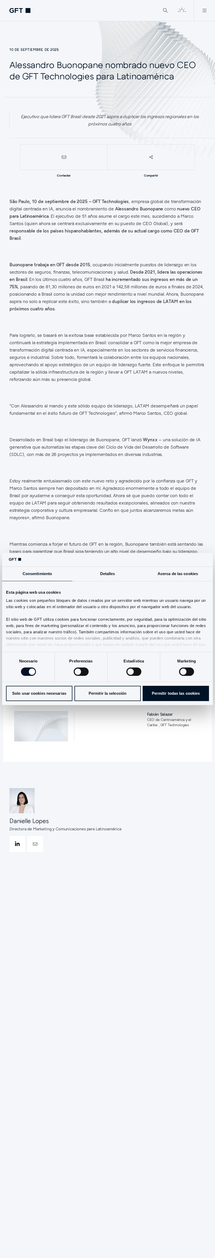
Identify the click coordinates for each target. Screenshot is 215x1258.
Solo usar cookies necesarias (39, 693)
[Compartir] (151, 157)
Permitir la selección (107, 693)
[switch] (81, 671)
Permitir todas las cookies (176, 693)
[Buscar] (165, 10)
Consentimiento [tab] (37, 573)
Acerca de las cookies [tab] (178, 573)
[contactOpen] (35, 844)
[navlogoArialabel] (20, 10)
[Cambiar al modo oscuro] (182, 10)
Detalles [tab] (107, 573)
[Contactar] (63, 157)
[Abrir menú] (204, 10)
